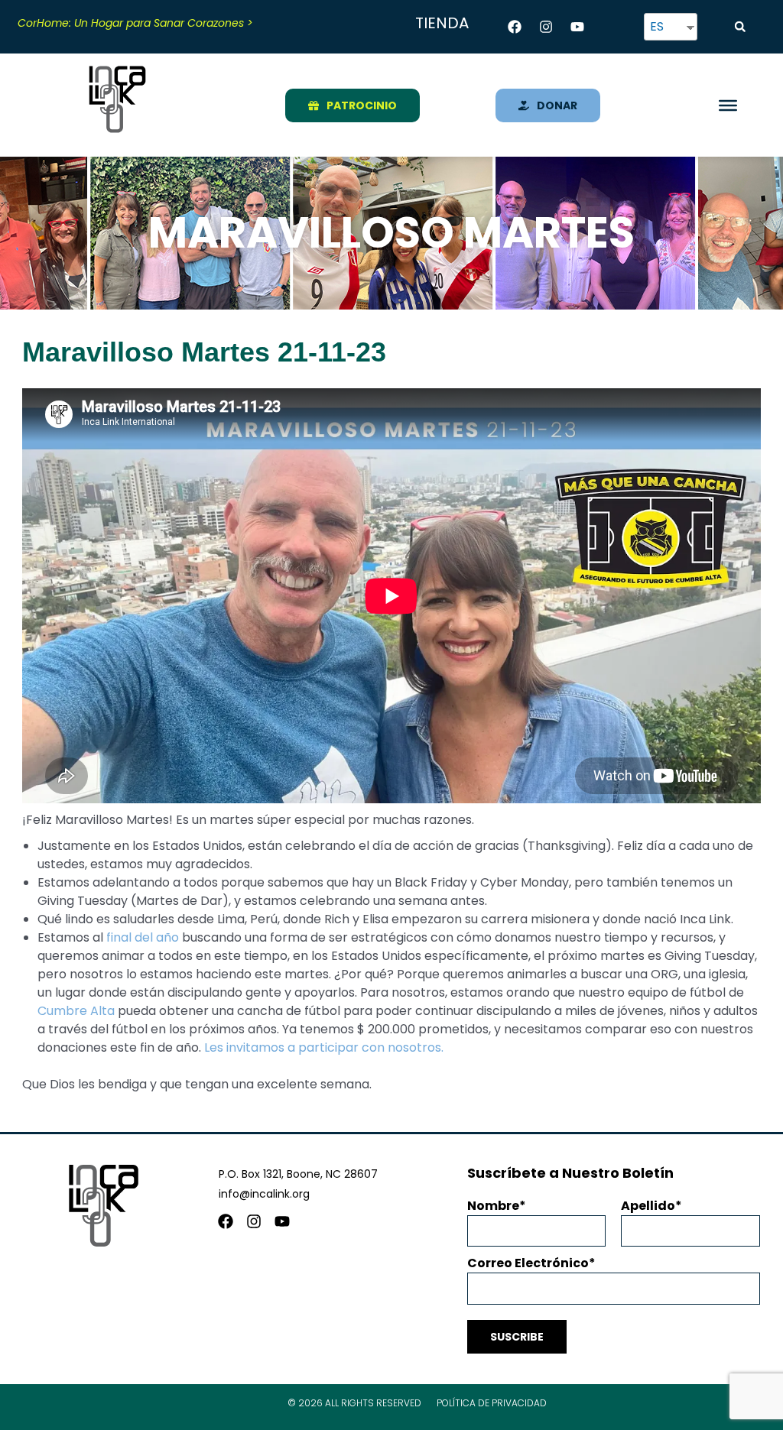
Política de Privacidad (492, 1402)
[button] (740, 27)
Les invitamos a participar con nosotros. (323, 1047)
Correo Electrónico (528, 1263)
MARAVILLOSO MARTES (391, 233)
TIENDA (442, 23)
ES (657, 26)
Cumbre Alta (76, 1011)
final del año (142, 937)
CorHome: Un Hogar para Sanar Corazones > (135, 23)
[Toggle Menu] (728, 104)
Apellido (648, 1205)
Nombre (493, 1205)
